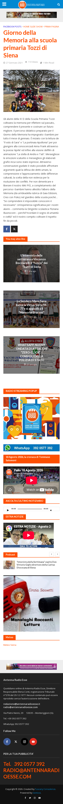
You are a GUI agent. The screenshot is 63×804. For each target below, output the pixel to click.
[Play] (8, 510)
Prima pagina (52, 26)
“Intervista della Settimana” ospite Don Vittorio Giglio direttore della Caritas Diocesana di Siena (36, 565)
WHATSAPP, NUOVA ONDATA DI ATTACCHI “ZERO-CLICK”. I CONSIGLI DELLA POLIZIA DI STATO (31, 352)
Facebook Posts (12, 26)
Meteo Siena (9, 644)
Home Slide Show (33, 26)
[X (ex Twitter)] (15, 741)
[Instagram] (24, 741)
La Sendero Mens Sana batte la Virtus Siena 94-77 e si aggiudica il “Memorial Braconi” (31, 306)
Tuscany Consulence (45, 789)
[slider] (56, 510)
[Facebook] (7, 741)
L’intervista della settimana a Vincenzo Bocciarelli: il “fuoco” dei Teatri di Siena (32, 261)
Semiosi (37, 792)
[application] (31, 509)
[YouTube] (33, 741)
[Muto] (51, 510)
